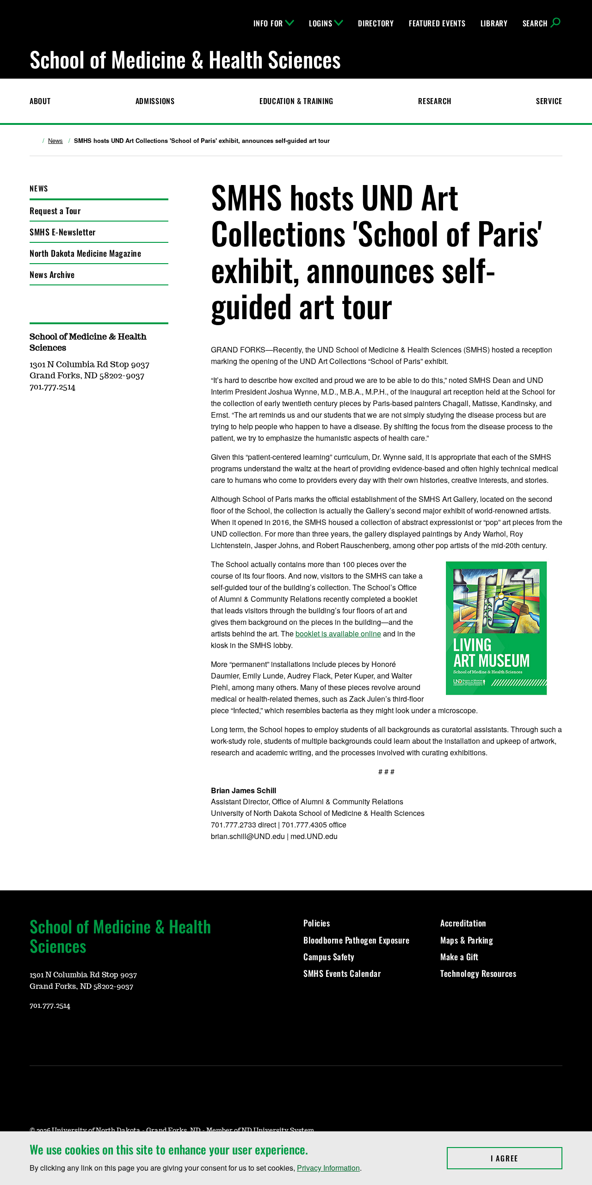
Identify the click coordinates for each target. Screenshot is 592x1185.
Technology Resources (478, 973)
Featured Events (437, 23)
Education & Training (296, 100)
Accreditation (463, 923)
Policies (316, 923)
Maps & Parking (466, 940)
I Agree (526, 1158)
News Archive (52, 274)
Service (549, 100)
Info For (268, 23)
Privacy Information (328, 1167)
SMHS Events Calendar (342, 973)
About (40, 100)
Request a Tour (55, 210)
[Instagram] (58, 1032)
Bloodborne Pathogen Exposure (356, 940)
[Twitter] (102, 1032)
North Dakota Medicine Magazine (85, 253)
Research (434, 100)
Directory (376, 23)
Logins (320, 23)
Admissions (155, 100)
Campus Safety (329, 956)
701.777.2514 (50, 1005)
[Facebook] (80, 1032)
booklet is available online (338, 633)
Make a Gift (459, 956)
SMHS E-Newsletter (63, 232)
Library (494, 23)
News (55, 140)
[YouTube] (36, 1032)
